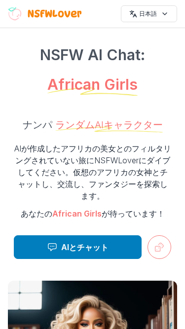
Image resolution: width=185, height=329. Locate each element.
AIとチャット (85, 247)
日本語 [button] (148, 13)
